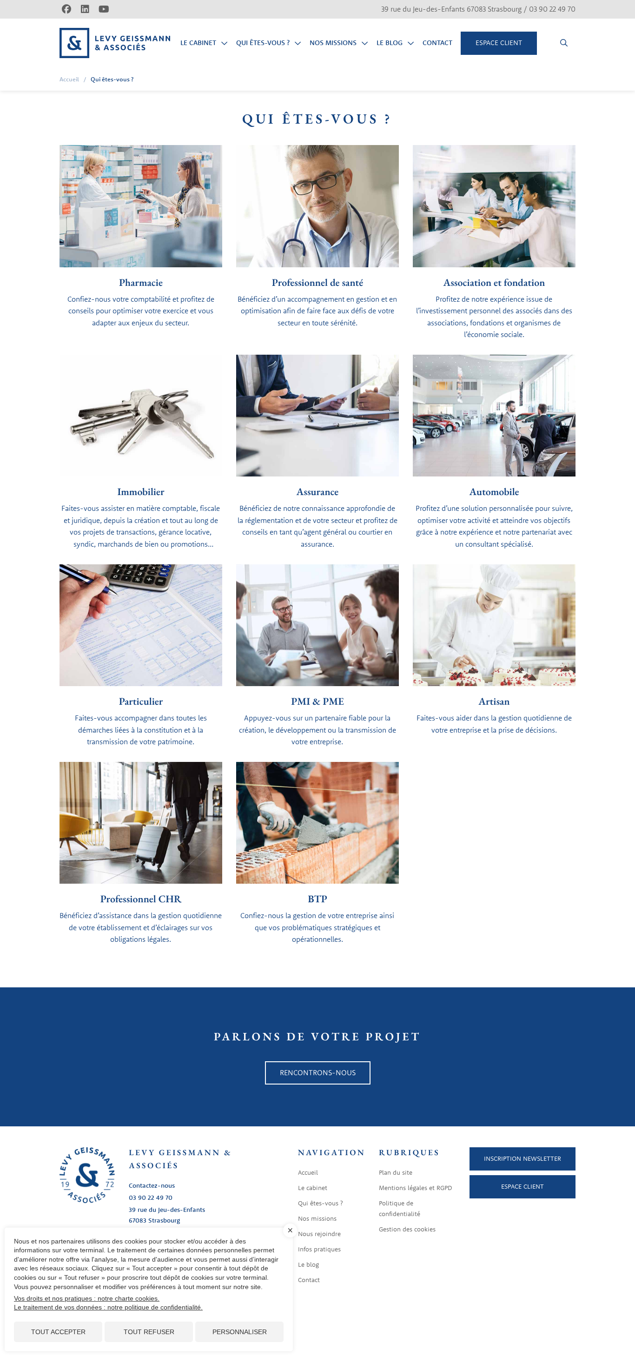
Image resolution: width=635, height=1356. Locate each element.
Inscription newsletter (522, 1158)
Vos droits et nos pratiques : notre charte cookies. (86, 1298)
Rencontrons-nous (318, 1072)
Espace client (522, 1186)
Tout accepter (58, 1332)
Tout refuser (149, 1332)
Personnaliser (239, 1332)
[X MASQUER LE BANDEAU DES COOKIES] (290, 1230)
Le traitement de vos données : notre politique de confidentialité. (108, 1307)
